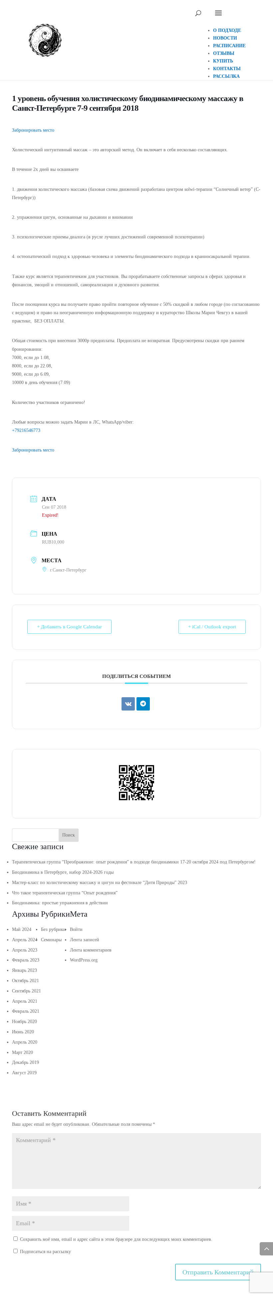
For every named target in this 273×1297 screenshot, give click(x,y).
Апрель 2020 (24, 1042)
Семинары (51, 939)
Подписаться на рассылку (45, 1251)
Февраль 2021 (25, 1011)
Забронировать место (33, 130)
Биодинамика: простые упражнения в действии (60, 902)
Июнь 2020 (23, 1031)
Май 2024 (21, 929)
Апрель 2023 (24, 950)
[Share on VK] (128, 704)
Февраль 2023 (25, 960)
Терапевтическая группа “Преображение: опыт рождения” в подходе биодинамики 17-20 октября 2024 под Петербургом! (134, 861)
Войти (76, 929)
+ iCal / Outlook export (212, 626)
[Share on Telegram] (143, 704)
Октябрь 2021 (25, 980)
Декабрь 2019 (25, 1062)
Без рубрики (53, 929)
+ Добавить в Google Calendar (69, 626)
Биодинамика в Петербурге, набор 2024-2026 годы (63, 872)
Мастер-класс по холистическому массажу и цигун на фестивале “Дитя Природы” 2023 (99, 882)
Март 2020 (22, 1052)
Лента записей (84, 939)
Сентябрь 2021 (26, 990)
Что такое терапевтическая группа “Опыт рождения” (65, 892)
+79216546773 (26, 430)
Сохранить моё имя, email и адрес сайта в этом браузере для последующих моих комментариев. (116, 1239)
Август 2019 (24, 1072)
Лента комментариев (91, 950)
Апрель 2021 (24, 1001)
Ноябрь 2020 (24, 1021)
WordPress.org (84, 960)
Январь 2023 (24, 970)
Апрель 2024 (24, 939)
